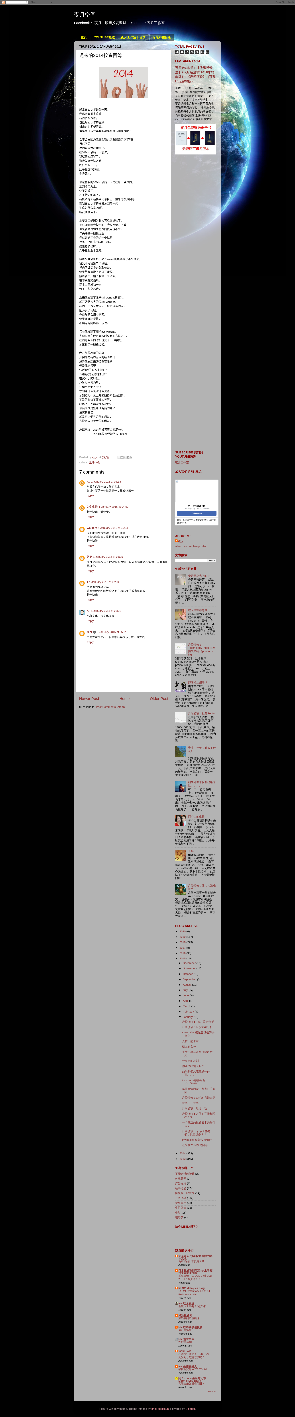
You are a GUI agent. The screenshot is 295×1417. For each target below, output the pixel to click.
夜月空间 (85, 15)
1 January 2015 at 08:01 (106, 610)
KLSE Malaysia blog (191, 1288)
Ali (88, 610)
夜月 (89, 632)
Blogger (190, 1408)
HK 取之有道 (186, 1303)
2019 (182, 936)
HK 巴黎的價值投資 (190, 1327)
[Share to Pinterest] (130, 457)
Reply (90, 495)
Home (124, 698)
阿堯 (89, 556)
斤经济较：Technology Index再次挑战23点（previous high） (201, 649)
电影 (178, 1212)
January (188, 1017)
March (187, 1006)
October (188, 974)
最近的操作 (184, 1330)
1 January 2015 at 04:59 (113, 506)
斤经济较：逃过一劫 (194, 1108)
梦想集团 (180, 1202)
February (189, 1011)
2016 (182, 953)
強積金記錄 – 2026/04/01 (192, 1369)
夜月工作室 (182, 462)
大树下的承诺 (190, 1041)
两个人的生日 (196, 816)
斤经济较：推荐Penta (201, 713)
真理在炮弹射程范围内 (191, 1383)
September (190, 979)
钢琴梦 (179, 1217)
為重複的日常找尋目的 (191, 1261)
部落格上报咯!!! (197, 682)
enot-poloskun (160, 1408)
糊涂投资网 (185, 1315)
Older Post (159, 698)
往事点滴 (180, 1188)
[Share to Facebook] (127, 457)
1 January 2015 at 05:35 (108, 556)
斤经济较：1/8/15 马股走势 (198, 1097)
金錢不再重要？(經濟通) (192, 1306)
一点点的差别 (190, 1060)
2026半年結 (185, 1342)
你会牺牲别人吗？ (193, 1066)
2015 (182, 958)
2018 (182, 942)
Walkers (92, 527)
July (186, 990)
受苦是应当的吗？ (199, 575)
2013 (182, 1158)
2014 (182, 1153)
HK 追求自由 (186, 1339)
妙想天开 (180, 1178)
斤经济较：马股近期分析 (197, 1027)
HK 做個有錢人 (187, 1366)
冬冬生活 (92, 506)
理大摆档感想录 (197, 610)
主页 (84, 37)
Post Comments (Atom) (110, 706)
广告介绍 (180, 1183)
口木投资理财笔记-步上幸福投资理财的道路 (195, 1272)
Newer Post (89, 698)
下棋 (191, 851)
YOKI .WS (184, 1351)
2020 (182, 931)
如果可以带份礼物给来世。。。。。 (202, 784)
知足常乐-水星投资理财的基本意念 (195, 1257)
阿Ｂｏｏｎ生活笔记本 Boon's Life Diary (192, 1379)
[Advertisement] (195, 206)
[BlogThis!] (122, 457)
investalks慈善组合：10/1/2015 (195, 1082)
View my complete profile (190, 546)
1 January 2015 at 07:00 (104, 582)
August (187, 984)
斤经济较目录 (162, 37)
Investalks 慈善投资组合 (197, 1139)
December (189, 963)
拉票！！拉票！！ (193, 1103)
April (186, 1000)
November (189, 968)
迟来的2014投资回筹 (195, 1145)
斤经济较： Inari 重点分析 (198, 1021)
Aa (88, 481)
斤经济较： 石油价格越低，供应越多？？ (196, 1133)
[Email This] (119, 457)
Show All (212, 1391)
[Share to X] (124, 457)
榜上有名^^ (189, 1046)
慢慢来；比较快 (185, 1193)
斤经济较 (180, 1198)
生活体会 (94, 462)
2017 (182, 947)
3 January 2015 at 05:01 (112, 632)
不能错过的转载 (185, 1173)
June (186, 995)
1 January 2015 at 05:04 (113, 527)
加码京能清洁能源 (188, 1318)
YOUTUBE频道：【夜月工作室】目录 (120, 37)
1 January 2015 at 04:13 (106, 481)
